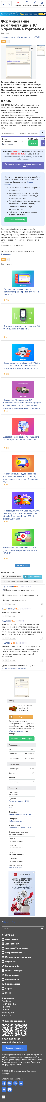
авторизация (20, 668)
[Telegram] (4, 1083)
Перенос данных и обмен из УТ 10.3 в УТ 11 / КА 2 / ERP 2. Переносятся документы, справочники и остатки (21, 365)
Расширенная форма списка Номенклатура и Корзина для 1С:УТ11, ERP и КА (21, 292)
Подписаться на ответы (12, 577)
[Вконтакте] (9, 1083)
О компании (8, 998)
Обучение (10, 961)
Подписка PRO (9, 1004)
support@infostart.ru (12, 1042)
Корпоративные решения (18, 957)
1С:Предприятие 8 (16, 821)
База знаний (11, 939)
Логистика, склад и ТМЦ (19, 801)
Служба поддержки (15, 1021)
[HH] (15, 1083)
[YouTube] (4, 1090)
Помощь (6, 1009)
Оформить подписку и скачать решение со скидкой (23, 165)
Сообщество (8, 1001)
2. (3, 609)
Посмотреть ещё (22, 566)
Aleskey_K (10, 609)
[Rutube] (9, 1090)
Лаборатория (12, 944)
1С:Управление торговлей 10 (20, 828)
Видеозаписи (12, 979)
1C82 (8, 643)
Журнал (9, 935)
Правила (6, 1007)
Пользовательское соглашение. (16, 1062)
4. (3, 643)
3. (3, 621)
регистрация (8, 668)
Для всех (12, 808)
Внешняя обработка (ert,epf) (20, 814)
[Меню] (3, 3)
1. (3, 586)
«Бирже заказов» (16, 731)
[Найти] (42, 928)
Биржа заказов (12, 984)
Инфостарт (6, 254)
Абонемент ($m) (15, 868)
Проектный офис (14, 970)
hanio (8, 621)
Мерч (8, 993)
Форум (8, 988)
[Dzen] (21, 1083)
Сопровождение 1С (15, 953)
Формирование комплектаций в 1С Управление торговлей (22, 25)
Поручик (10, 586)
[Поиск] (9, 3)
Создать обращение (14, 1048)
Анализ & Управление (16, 948)
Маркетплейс (12, 966)
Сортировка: (15, 581)
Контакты (6, 1015)
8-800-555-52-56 (11, 1039)
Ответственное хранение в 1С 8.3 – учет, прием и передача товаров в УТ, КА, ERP (22, 550)
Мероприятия (12, 975)
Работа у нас (8, 1012)
